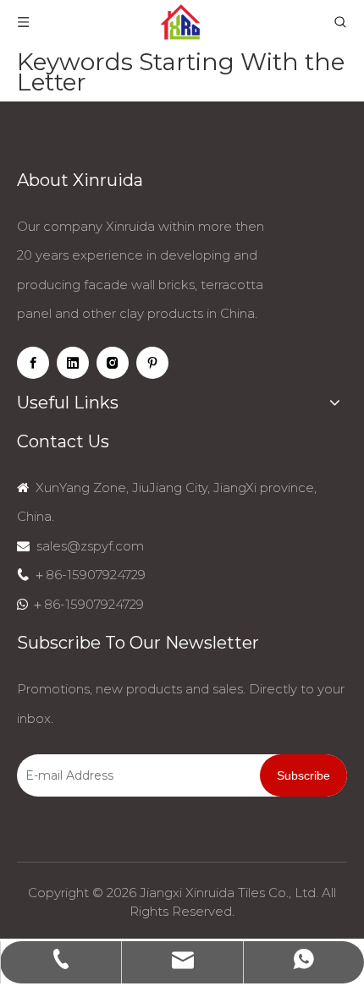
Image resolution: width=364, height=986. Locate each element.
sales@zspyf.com (90, 546)
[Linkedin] (73, 363)
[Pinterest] (152, 363)
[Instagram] (113, 363)
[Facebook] (33, 363)
